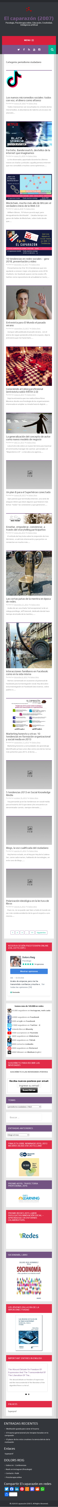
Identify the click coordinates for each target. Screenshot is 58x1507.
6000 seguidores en (23, 1040)
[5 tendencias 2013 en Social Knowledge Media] (29, 775)
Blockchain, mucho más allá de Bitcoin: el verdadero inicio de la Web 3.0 (28, 204)
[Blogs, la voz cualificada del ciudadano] (29, 830)
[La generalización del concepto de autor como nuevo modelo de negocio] (29, 423)
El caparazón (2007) (29, 18)
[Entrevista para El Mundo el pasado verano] (29, 302)
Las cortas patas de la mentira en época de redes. (28, 600)
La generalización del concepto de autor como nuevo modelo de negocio (28, 438)
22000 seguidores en (25, 1017)
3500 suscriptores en (25, 1033)
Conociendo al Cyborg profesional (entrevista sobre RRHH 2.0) (24, 390)
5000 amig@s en (23, 1021)
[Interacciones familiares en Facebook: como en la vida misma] (29, 645)
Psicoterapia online (14, 1477)
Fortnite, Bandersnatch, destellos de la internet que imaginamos (28, 151)
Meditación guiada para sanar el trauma (22, 1429)
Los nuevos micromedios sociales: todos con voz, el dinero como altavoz (28, 99)
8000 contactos (22, 1044)
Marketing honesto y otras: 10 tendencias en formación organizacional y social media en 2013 (28, 736)
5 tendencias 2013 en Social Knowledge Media (28, 794)
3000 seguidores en (24, 1048)
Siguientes (41, 932)
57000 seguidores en (25, 1025)
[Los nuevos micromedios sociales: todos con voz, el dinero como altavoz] (29, 82)
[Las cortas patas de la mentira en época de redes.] (29, 573)
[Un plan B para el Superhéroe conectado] (29, 475)
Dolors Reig (33, 103)
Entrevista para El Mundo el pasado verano (26, 324)
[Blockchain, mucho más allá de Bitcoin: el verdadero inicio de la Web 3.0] (29, 187)
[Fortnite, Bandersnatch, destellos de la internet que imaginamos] (29, 134)
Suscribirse (29, 1090)
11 (32, 932)
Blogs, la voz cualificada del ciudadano (27, 847)
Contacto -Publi (12, 1473)
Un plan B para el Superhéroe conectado (28, 492)
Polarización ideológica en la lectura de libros (27, 902)
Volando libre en (22, 1029)
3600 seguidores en (25, 1036)
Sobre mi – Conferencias (16, 1465)
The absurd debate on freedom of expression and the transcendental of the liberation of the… (27, 1372)
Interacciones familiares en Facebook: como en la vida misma (27, 673)
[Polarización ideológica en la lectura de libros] (29, 883)
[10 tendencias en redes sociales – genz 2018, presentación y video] (29, 243)
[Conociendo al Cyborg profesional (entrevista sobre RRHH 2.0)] (29, 366)
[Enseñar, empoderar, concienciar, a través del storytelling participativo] (29, 518)
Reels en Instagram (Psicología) (19, 1469)
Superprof (12, 1411)
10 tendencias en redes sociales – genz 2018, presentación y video (27, 260)
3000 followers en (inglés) (26, 1052)
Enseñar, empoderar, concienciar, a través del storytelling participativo (26, 528)
